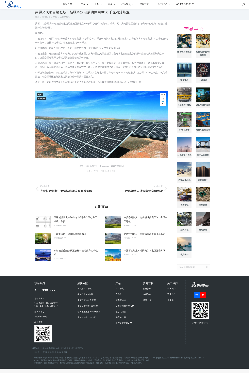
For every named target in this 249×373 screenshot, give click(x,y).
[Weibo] (203, 295)
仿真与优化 (121, 300)
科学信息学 (184, 130)
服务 (96, 4)
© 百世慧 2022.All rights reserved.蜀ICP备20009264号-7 (178, 358)
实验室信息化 (184, 180)
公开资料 (147, 288)
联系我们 (171, 294)
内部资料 (147, 294)
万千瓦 (96, 171)
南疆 (102, 171)
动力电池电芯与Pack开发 (89, 311)
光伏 (39, 95)
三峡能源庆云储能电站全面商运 (70, 234)
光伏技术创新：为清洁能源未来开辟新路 (144, 234)
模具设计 (184, 254)
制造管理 (184, 80)
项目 (113, 171)
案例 (110, 4)
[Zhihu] (197, 295)
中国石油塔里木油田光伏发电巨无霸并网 (144, 250)
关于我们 (162, 4)
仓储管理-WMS (184, 105)
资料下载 (144, 4)
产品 (83, 4)
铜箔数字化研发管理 (87, 300)
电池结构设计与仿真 (87, 317)
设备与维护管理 (203, 105)
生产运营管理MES (124, 323)
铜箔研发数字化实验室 (88, 306)
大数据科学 (203, 180)
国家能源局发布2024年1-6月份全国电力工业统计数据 (75, 219)
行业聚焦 (126, 4)
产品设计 (120, 294)
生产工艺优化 (203, 155)
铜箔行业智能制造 (86, 294)
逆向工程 (184, 229)
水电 (108, 171)
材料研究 (120, 288)
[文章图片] (43, 222)
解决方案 (67, 4)
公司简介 (171, 288)
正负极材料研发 (85, 288)
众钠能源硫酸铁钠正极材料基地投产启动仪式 (76, 252)
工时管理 (203, 80)
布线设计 (203, 205)
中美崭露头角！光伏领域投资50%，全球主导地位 (145, 219)
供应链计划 (121, 317)
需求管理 (184, 205)
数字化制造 (121, 311)
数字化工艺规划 (184, 51)
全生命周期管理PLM (125, 306)
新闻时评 (41, 99)
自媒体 (170, 300)
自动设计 (203, 229)
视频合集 (147, 299)
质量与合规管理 (203, 130)
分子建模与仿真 (184, 155)
